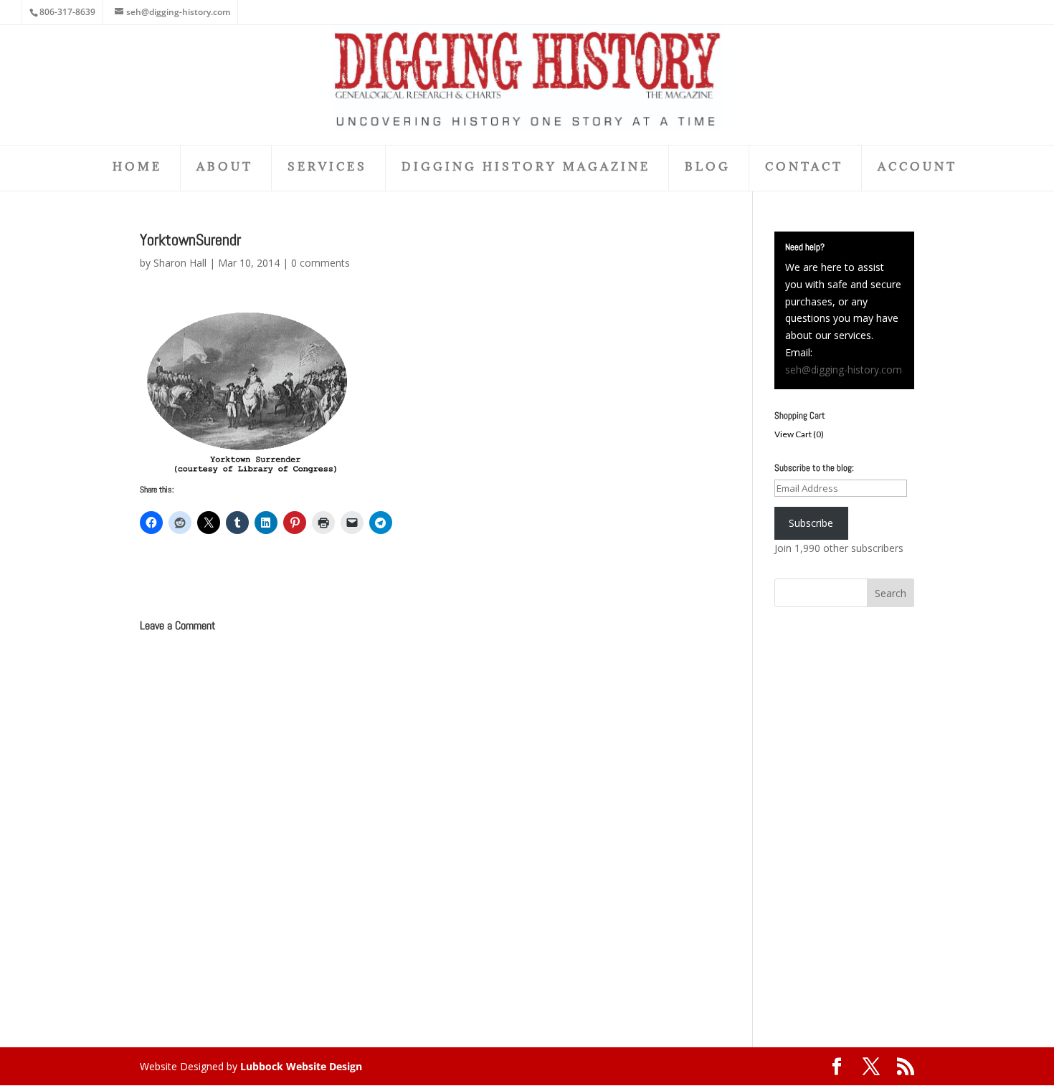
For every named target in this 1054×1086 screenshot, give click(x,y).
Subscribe (811, 523)
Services (327, 167)
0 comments (320, 263)
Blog (708, 167)
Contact (804, 167)
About (224, 167)
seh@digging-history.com (843, 369)
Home (137, 167)
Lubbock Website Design (301, 1066)
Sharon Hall (179, 263)
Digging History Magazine (526, 167)
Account (917, 167)
